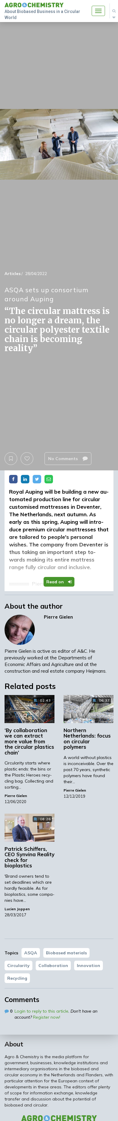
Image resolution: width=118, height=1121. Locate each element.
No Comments (63, 458)
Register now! (46, 1017)
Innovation (88, 965)
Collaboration (53, 965)
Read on (55, 582)
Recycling (17, 978)
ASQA (30, 953)
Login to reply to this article (41, 1011)
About (14, 1044)
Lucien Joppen (17, 909)
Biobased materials (66, 953)
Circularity (18, 965)
